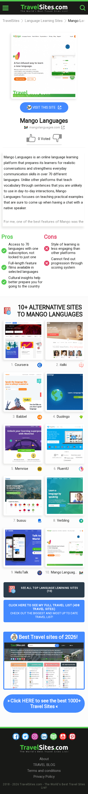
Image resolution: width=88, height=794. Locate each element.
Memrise (19, 469)
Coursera (19, 365)
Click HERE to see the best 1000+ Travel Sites (44, 703)
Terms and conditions (44, 771)
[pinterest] (72, 736)
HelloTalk (19, 572)
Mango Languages (61, 572)
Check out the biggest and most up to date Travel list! (44, 611)
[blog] (53, 736)
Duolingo (61, 416)
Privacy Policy (44, 776)
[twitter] (25, 736)
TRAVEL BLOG (44, 765)
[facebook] (15, 736)
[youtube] (62, 736)
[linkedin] (44, 736)
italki (61, 365)
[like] (31, 139)
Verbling (61, 520)
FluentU (61, 469)
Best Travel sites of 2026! (48, 637)
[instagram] (34, 736)
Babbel (20, 416)
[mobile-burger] (5, 8)
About (44, 759)
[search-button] (82, 8)
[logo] (44, 8)
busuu (19, 520)
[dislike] (57, 139)
